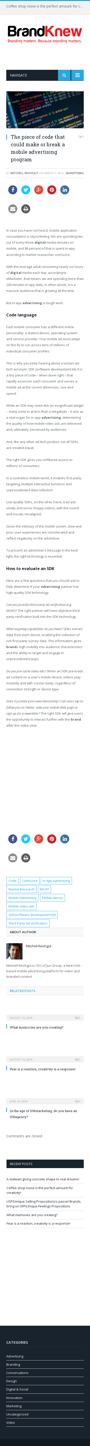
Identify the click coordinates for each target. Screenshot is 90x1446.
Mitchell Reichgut (24, 173)
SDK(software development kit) (32, 914)
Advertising (75, 173)
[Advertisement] (48, 56)
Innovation (14, 1397)
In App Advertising (56, 880)
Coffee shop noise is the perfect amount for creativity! (46, 6)
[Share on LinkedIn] (64, 192)
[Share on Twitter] (25, 192)
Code (12, 880)
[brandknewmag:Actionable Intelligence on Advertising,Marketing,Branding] (45, 33)
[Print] (25, 211)
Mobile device (52, 897)
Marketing (14, 1406)
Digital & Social (17, 1389)
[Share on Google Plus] (38, 192)
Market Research (21, 889)
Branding (13, 1364)
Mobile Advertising (22, 897)
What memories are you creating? (37, 1027)
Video (10, 1422)
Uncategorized (17, 1414)
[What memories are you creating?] (45, 1014)
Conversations (17, 1372)
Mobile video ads (21, 906)
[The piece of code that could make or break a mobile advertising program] (45, 110)
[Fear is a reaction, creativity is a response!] (45, 1056)
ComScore (30, 880)
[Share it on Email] (12, 211)
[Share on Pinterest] (51, 192)
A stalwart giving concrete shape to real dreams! (42, 1179)
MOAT (44, 889)
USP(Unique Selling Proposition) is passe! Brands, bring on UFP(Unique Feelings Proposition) (43, 1204)
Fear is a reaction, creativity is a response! (43, 1069)
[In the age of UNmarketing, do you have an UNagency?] (45, 1098)
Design (11, 1381)
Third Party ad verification (28, 923)
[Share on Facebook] (12, 192)
